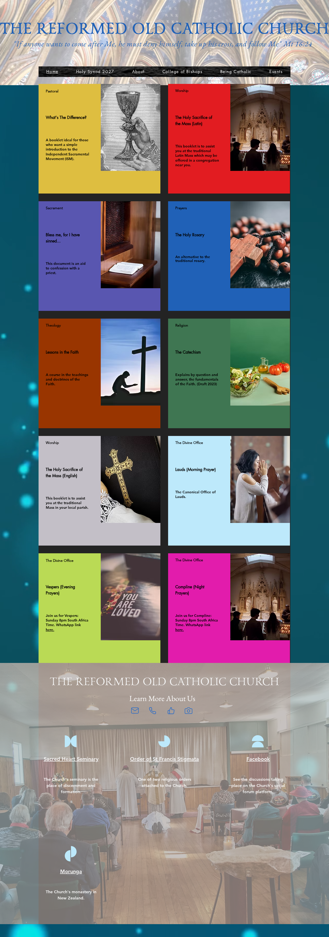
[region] (99, 139)
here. (50, 629)
